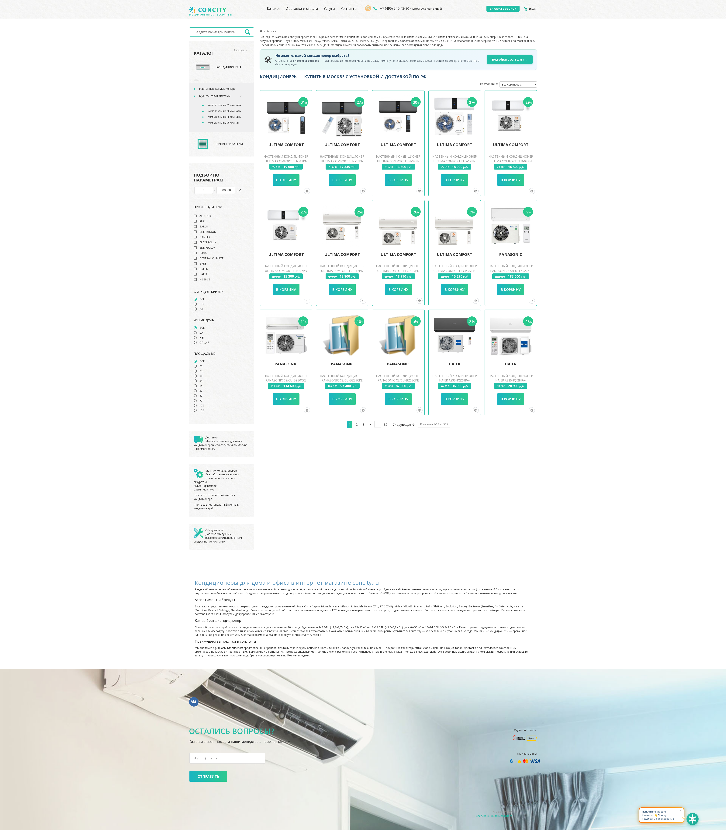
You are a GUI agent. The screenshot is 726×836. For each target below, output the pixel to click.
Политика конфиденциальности (494, 815)
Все (202, 299)
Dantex (204, 237)
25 (200, 371)
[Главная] (261, 31)
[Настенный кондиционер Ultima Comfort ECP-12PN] (342, 226)
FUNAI (203, 253)
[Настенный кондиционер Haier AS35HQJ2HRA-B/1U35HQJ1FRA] (454, 335)
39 (385, 425)
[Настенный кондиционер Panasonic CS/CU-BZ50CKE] (286, 335)
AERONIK (205, 215)
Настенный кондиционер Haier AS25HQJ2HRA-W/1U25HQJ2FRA (511, 380)
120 (201, 410)
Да (201, 309)
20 (200, 366)
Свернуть (239, 50)
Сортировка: (489, 84)
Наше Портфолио (205, 485)
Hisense (204, 279)
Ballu (203, 226)
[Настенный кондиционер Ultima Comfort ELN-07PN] (398, 116)
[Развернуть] (239, 96)
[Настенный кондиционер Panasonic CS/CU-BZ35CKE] (342, 335)
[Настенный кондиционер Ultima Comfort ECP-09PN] (398, 226)
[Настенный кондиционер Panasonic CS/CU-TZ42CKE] (510, 226)
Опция (204, 342)
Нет (202, 304)
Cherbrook (207, 231)
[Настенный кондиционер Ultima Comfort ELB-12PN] (454, 116)
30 (200, 376)
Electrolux (207, 242)
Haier (203, 274)
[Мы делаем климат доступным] (207, 10)
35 (200, 380)
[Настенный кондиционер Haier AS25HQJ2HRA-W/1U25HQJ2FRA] (510, 335)
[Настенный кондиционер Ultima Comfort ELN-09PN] (342, 116)
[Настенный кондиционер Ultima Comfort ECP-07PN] (454, 226)
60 (200, 395)
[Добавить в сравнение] (307, 191)
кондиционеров (204, 445)
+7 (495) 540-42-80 (394, 8)
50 (200, 390)
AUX (202, 221)
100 (201, 405)
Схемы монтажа (204, 489)
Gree (202, 263)
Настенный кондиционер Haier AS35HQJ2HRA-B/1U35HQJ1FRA (454, 380)
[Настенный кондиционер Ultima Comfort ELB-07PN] (286, 226)
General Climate (211, 258)
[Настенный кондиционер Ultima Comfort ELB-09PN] (510, 116)
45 (200, 385)
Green (203, 268)
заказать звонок (503, 8)
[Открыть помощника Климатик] (692, 819)
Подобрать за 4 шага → (510, 59)
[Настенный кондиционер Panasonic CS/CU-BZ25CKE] (398, 335)
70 (200, 400)
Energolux (207, 247)
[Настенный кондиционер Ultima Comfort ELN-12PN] (286, 116)
